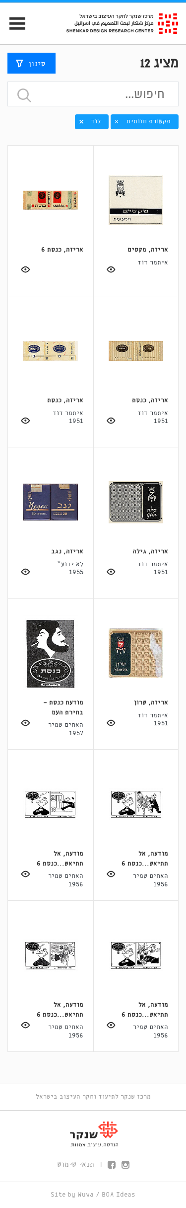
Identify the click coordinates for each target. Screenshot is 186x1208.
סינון (36, 64)
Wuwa (85, 1195)
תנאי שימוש (75, 1164)
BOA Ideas (118, 1195)
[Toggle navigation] (13, 23)
